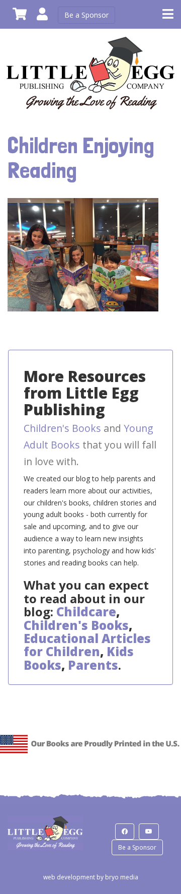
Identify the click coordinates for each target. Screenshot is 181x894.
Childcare (86, 611)
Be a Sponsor (86, 15)
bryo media (121, 877)
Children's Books (62, 428)
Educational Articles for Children (87, 645)
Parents (93, 665)
